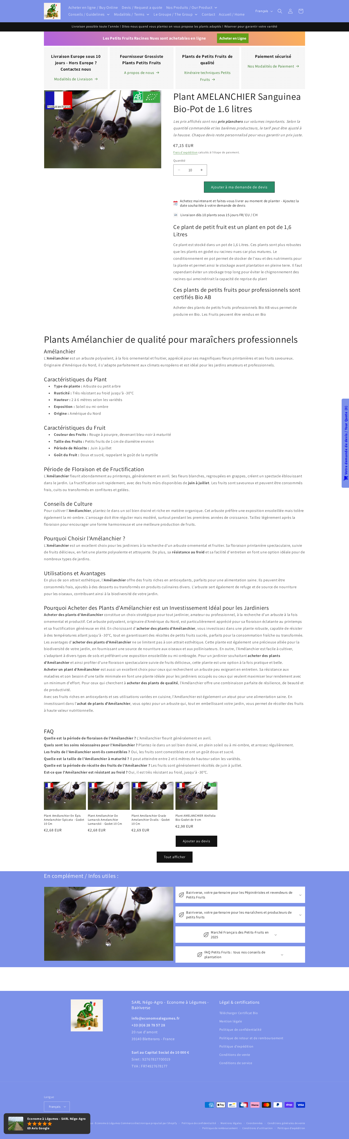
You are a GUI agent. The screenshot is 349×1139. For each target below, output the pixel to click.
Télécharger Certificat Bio (238, 1013)
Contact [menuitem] (208, 14)
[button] (280, 11)
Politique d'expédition (236, 1046)
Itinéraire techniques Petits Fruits (207, 76)
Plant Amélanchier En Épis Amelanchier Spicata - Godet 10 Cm (64, 820)
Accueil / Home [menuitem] (232, 14)
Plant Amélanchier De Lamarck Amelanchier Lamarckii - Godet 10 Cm (105, 820)
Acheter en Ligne (232, 38)
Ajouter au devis (196, 841)
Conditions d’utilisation (257, 1128)
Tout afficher (174, 857)
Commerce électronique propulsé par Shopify (149, 1123)
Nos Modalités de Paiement (271, 66)
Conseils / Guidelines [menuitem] (86, 14)
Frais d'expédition (185, 152)
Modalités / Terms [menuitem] (129, 14)
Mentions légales (231, 1123)
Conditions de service (235, 1063)
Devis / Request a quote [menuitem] (142, 7)
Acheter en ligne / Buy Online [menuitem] (93, 7)
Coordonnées (254, 1123)
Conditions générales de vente (286, 1123)
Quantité (179, 161)
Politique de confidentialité (240, 1029)
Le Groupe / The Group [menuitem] (173, 14)
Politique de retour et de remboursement (251, 1038)
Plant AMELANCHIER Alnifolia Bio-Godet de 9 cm (195, 818)
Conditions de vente (234, 1054)
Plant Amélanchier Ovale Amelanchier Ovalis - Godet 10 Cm (151, 820)
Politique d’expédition (291, 1128)
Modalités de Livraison (73, 79)
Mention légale (230, 1021)
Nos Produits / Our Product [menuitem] (189, 7)
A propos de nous (139, 72)
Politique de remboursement (220, 1128)
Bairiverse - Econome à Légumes (100, 1123)
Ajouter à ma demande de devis (239, 187)
